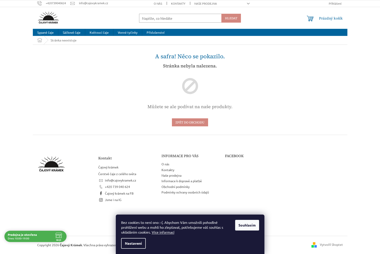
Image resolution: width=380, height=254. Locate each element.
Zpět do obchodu (190, 122)
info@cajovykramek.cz (120, 180)
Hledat (231, 18)
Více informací (163, 232)
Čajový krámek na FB (119, 193)
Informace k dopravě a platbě (181, 181)
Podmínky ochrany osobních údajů (185, 192)
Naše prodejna (205, 3)
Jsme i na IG (113, 200)
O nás (158, 3)
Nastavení (133, 243)
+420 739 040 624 (117, 187)
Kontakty (178, 3)
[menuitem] (45, 32)
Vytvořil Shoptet (331, 244)
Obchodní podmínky (175, 187)
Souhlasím (247, 225)
